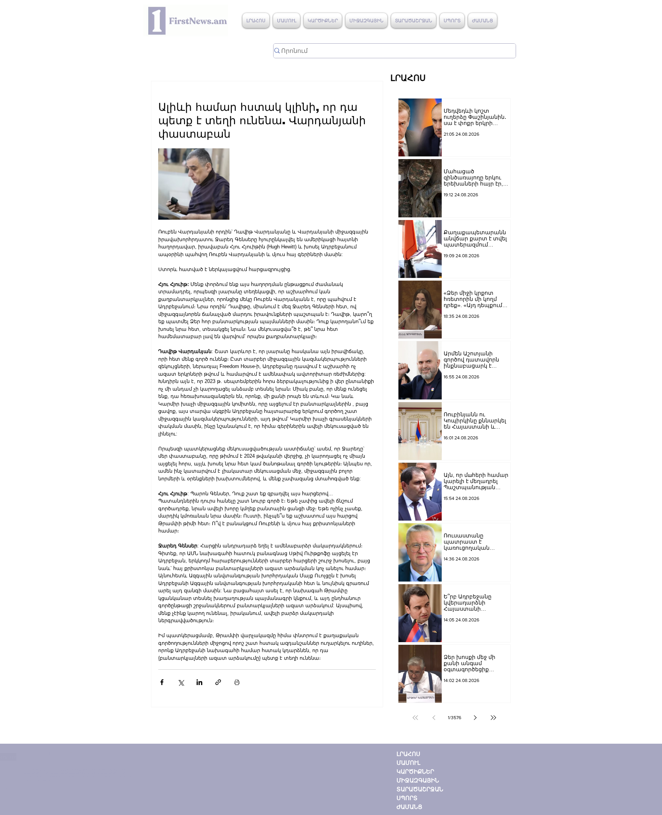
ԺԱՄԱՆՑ (409, 806)
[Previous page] (434, 718)
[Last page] (493, 718)
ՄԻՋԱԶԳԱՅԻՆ (418, 780)
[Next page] (475, 718)
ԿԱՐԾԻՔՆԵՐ (415, 771)
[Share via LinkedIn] (199, 682)
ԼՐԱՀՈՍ (408, 754)
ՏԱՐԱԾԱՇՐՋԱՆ (420, 789)
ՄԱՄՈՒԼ (408, 762)
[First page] (415, 718)
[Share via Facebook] (162, 682)
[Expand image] (193, 184)
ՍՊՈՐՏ (407, 798)
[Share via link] (218, 682)
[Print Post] (237, 682)
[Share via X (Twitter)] (180, 682)
